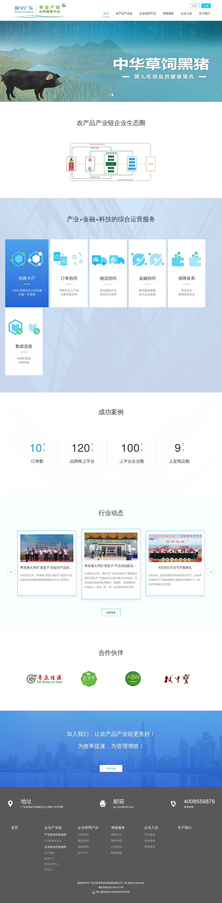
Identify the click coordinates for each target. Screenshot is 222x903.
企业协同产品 (147, 13)
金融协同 (83, 847)
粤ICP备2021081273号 (111, 887)
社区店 (48, 869)
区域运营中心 (51, 864)
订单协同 (83, 834)
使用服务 (149, 847)
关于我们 (204, 13)
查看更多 (111, 612)
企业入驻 (186, 13)
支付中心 (83, 853)
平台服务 (149, 834)
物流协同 (83, 840)
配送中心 (49, 858)
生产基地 (49, 852)
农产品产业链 (124, 13)
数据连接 (116, 853)
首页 (106, 13)
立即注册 (111, 768)
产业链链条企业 (52, 840)
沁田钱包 (116, 847)
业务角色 (149, 840)
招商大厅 (116, 834)
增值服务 (168, 13)
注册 (206, 5)
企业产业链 (53, 827)
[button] (11, 572)
